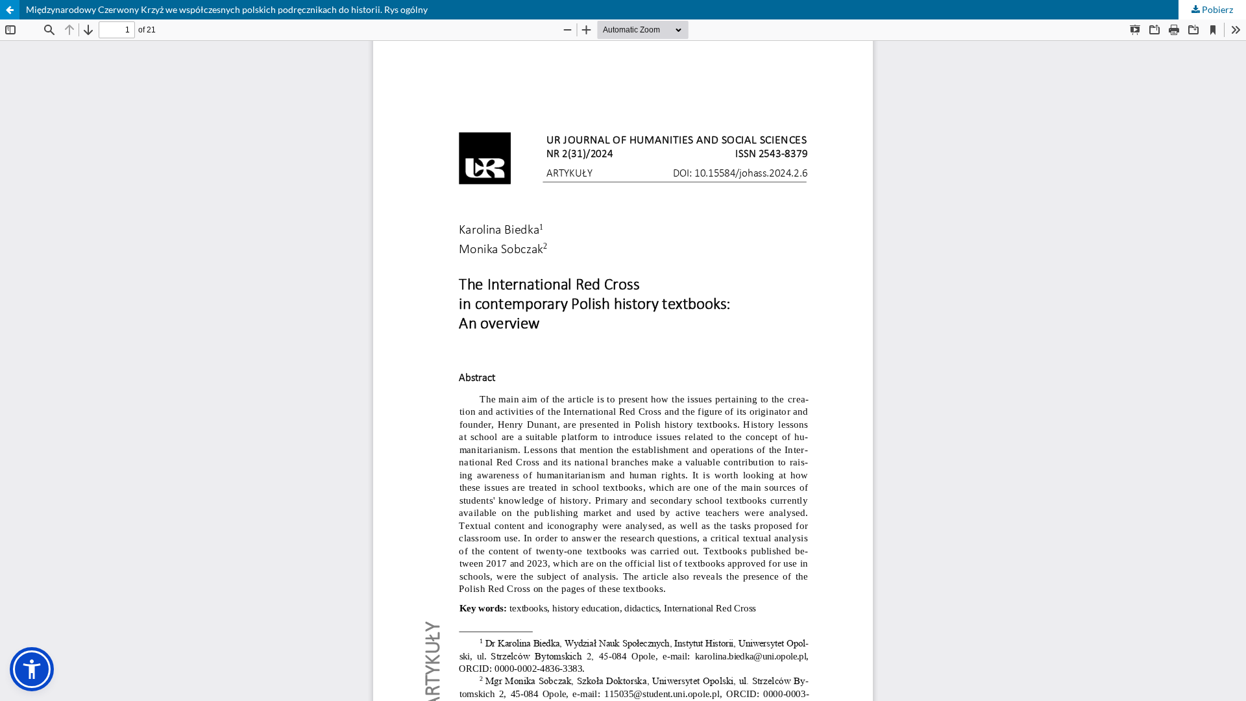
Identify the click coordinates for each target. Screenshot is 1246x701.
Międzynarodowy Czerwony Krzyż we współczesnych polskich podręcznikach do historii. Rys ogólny (227, 9)
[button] (32, 669)
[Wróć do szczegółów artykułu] (9, 9)
